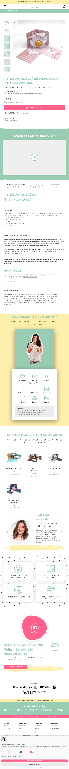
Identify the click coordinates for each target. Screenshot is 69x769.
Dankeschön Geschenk (55, 469)
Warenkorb (7, 728)
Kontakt (6, 725)
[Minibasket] (64, 6)
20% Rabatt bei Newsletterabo (44, 1)
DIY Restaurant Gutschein (34, 470)
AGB (20, 728)
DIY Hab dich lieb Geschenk (13, 501)
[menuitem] (11, 725)
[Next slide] (62, 46)
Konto (5, 732)
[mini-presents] (34, 6)
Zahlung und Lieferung (25, 735)
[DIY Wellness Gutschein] (14, 458)
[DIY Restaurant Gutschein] (34, 458)
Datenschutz (22, 732)
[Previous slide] (7, 532)
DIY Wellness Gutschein (14, 469)
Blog (35, 732)
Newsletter (7, 735)
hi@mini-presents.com (30, 277)
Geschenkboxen (54, 725)
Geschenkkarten (54, 728)
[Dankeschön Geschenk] (55, 458)
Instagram (37, 725)
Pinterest (37, 735)
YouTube (36, 728)
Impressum (22, 725)
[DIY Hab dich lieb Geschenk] (14, 489)
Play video (34, 157)
